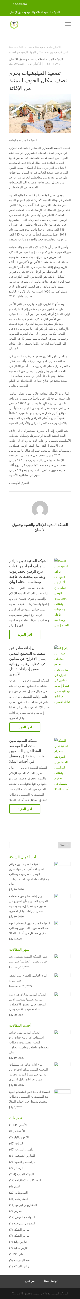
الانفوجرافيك (21, 1137)
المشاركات (21, 1199)
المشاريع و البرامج (26, 1205)
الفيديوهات (21, 1192)
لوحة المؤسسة (22, 1260)
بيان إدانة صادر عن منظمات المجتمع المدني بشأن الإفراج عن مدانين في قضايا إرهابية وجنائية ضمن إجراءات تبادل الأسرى (28, 903)
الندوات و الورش (25, 1217)
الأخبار (37, 63)
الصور (17, 1186)
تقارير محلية (21, 1248)
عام (30, 63)
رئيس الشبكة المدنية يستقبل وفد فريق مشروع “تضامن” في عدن (28, 958)
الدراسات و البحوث (25, 1162)
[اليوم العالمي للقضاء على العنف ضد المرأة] (62, 981)
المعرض (18, 1211)
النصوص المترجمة (24, 1223)
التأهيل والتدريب (24, 1149)
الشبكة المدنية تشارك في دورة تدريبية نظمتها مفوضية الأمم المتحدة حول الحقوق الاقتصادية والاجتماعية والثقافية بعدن (27, 1001)
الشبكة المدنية (25, 1174)
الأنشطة (20, 1131)
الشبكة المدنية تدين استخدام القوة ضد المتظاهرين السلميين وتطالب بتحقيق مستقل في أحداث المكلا (27, 751)
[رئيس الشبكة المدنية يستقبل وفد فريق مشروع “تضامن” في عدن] (62, 962)
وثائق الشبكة (21, 1266)
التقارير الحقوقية (25, 1155)
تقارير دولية (20, 1242)
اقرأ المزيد (25, 634)
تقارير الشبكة (22, 1229)
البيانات (19, 1143)
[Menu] (68, 25)
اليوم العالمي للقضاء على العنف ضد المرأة (28, 977)
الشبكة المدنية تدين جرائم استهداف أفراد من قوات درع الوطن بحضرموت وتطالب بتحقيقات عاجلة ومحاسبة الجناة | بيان (28, 571)
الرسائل (18, 1168)
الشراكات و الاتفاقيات (28, 1180)
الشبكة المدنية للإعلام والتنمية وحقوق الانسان (36, 59)
